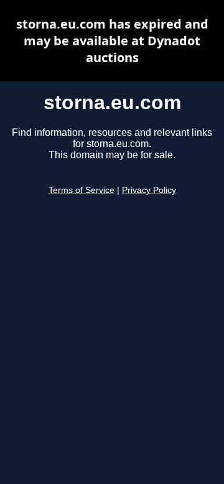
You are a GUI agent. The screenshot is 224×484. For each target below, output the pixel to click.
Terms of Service (81, 190)
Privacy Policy (149, 190)
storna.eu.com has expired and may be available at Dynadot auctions (112, 41)
